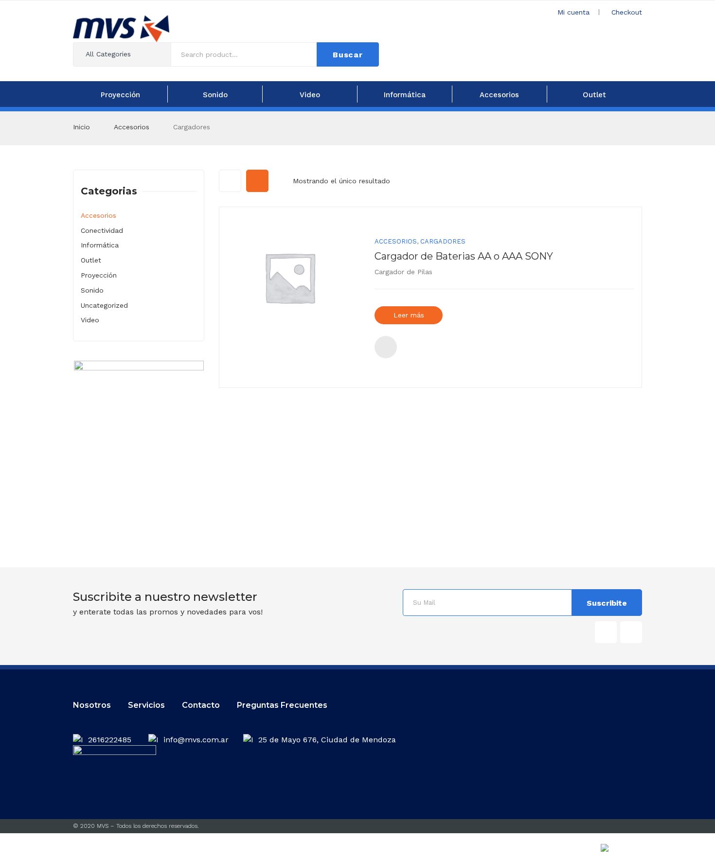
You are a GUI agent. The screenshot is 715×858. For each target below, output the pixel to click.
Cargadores (442, 241)
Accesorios (131, 127)
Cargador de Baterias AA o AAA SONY (464, 256)
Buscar (348, 54)
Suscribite (607, 603)
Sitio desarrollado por (576, 850)
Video (90, 320)
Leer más (408, 315)
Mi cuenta (573, 12)
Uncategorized (104, 305)
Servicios (146, 705)
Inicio (81, 127)
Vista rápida (386, 347)
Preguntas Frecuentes (282, 705)
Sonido (92, 290)
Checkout (626, 12)
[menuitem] (120, 94)
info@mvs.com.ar (196, 739)
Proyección (99, 275)
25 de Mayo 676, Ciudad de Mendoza (327, 739)
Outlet (91, 260)
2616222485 (111, 739)
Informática (100, 245)
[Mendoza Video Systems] (121, 28)
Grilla (230, 181)
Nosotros (92, 705)
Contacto (201, 705)
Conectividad (102, 230)
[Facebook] (606, 632)
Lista (257, 181)
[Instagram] (631, 632)
